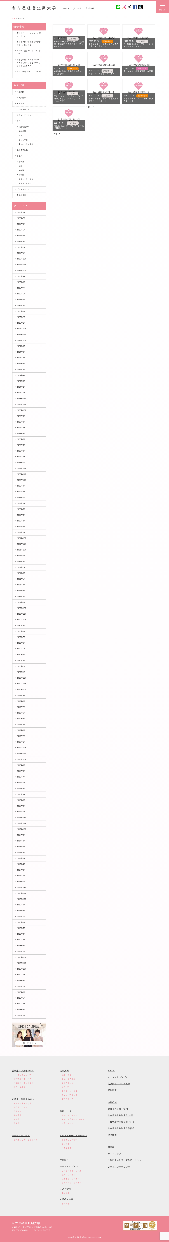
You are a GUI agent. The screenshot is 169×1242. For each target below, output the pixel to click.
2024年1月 (21, 393)
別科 (20, 136)
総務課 (21, 175)
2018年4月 (21, 794)
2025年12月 (22, 259)
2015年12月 (22, 957)
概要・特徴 (67, 1075)
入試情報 (90, 8)
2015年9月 (21, 975)
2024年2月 (21, 387)
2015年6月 (21, 992)
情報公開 (112, 1102)
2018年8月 (21, 771)
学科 (18, 121)
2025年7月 (21, 288)
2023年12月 (22, 399)
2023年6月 (21, 434)
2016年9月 (21, 905)
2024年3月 (21, 381)
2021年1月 (21, 602)
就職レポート (24, 109)
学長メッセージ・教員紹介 (73, 1135)
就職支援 (20, 104)
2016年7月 (21, 916)
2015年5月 (21, 998)
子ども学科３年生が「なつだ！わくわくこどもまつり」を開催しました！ (29, 63)
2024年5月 (21, 369)
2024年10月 (22, 340)
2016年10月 (22, 899)
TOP (13, 18)
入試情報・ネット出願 (24, 1083)
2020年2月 (21, 666)
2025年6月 (21, 294)
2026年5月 (21, 230)
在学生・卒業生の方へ (23, 1099)
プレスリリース (23, 189)
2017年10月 (22, 829)
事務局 (19, 156)
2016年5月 (21, 928)
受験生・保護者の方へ (23, 1071)
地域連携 (112, 1135)
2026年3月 (21, 242)
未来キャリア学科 (26, 144)
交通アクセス (68, 1099)
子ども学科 (23, 140)
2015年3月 (21, 1010)
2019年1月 (21, 742)
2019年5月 (21, 719)
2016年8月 (21, 911)
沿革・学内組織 (69, 1079)
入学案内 (20, 92)
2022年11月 (22, 474)
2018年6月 (21, 783)
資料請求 (77, 8)
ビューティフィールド (71, 1183)
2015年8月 (21, 981)
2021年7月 (21, 567)
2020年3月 (21, 660)
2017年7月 (21, 847)
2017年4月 (21, 864)
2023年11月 (22, 404)
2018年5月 (21, 789)
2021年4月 (21, 585)
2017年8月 (21, 841)
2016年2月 (21, 946)
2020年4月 (21, 655)
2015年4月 (21, 1004)
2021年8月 (21, 562)
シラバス (66, 1087)
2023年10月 (22, 410)
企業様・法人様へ (21, 1135)
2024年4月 (21, 375)
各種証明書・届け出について (26, 1103)
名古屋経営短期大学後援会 (121, 1128)
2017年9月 (21, 835)
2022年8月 (21, 492)
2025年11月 (22, 265)
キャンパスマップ (70, 1095)
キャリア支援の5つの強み (73, 1119)
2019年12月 (22, 678)
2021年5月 (21, 579)
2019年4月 (21, 724)
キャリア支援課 (25, 184)
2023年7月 (21, 428)
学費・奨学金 (20, 1087)
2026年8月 (21, 212)
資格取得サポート (70, 1115)
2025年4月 (21, 305)
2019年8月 (21, 701)
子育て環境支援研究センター (122, 1122)
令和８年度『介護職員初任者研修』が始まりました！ (29, 43)
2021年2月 (21, 596)
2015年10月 (22, 969)
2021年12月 (22, 538)
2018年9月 (21, 765)
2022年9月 (21, 486)
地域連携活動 (22, 150)
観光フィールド (69, 1175)
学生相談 (18, 1111)
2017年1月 (21, 882)
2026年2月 (21, 247)
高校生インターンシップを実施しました (29, 34)
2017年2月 (21, 876)
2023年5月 (21, 439)
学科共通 (22, 131)
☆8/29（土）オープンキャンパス (29, 52)
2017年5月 (21, 858)
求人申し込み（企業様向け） (26, 1140)
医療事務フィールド (70, 1179)
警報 (20, 166)
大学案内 (64, 1071)
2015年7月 (21, 986)
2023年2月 (21, 457)
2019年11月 (22, 684)
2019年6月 (21, 713)
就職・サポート (68, 1111)
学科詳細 (66, 1193)
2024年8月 (21, 352)
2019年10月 (22, 690)
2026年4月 (21, 236)
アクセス (65, 8)
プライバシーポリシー (119, 1167)
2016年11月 (22, 893)
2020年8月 (21, 631)
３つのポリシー (69, 1083)
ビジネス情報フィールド (72, 1171)
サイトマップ (114, 1154)
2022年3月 (21, 521)
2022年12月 (22, 468)
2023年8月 (21, 422)
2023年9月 (21, 416)
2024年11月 (22, 335)
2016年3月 (21, 940)
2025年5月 (21, 300)
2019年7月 (21, 707)
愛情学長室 (21, 195)
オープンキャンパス (23, 1075)
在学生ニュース (21, 1107)
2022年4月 (21, 515)
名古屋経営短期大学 (34, 8)
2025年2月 (21, 317)
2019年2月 (21, 736)
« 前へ (89, 107)
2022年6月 (21, 503)
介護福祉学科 (24, 127)
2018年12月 (22, 748)
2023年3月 (21, 451)
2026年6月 (21, 224)
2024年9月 (21, 346)
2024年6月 (21, 364)
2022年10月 (22, 480)
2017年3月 (21, 870)
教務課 (21, 162)
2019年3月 (21, 730)
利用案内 (18, 1115)
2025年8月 (21, 282)
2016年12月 (22, 887)
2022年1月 (21, 532)
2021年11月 (22, 544)
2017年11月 (22, 823)
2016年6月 (21, 922)
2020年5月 (21, 649)
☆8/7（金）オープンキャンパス (29, 73)
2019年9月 (21, 695)
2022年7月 (21, 498)
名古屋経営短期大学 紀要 (120, 1115)
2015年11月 (22, 963)
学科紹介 (64, 1160)
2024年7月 (21, 358)
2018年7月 (21, 777)
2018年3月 (21, 800)
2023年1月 (21, 463)
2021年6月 (21, 573)
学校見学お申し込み (23, 1079)
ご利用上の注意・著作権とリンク (124, 1160)
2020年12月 (22, 608)
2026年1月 (21, 253)
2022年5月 (21, 509)
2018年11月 (22, 754)
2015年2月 (21, 1015)
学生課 (21, 170)
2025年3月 (21, 311)
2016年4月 (21, 934)
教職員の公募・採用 (118, 1109)
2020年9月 (21, 625)
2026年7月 (21, 218)
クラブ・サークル (24, 115)
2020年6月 (21, 643)
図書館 (111, 1147)
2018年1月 (21, 812)
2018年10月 (22, 759)
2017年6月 (21, 853)
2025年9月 (21, 276)
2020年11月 (22, 614)
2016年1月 (21, 951)
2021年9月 (21, 556)
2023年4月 (21, 445)
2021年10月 (22, 550)
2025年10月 (22, 271)
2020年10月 (22, 620)
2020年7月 (21, 637)
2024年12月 (22, 329)
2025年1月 (21, 323)
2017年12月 (22, 818)
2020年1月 (21, 672)
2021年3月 (21, 591)
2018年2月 (21, 806)
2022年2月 (21, 527)
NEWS (111, 1071)
